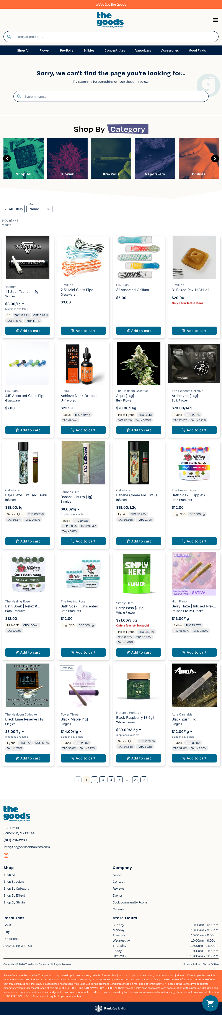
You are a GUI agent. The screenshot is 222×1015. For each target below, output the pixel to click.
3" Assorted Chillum (132, 290)
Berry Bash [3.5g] (130, 608)
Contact (119, 881)
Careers (118, 909)
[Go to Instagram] (6, 855)
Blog (6, 932)
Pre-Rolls (111, 174)
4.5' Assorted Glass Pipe (25, 395)
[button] (215, 20)
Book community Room (130, 902)
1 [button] (86, 780)
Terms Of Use (211, 964)
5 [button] (119, 780)
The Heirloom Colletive (132, 391)
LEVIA (65, 391)
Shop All (23, 174)
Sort (32, 204)
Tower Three (69, 714)
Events (117, 895)
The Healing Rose (184, 490)
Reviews (118, 888)
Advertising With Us (17, 945)
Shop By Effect (14, 895)
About (117, 874)
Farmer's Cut (70, 492)
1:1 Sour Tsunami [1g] (22, 291)
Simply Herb (125, 603)
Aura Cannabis (182, 714)
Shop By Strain (14, 902)
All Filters (16, 209)
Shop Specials (13, 881)
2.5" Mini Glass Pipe (77, 290)
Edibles (199, 174)
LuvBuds (67, 285)
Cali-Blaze (12, 490)
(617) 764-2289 (15, 840)
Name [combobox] (34, 209)
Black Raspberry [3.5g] (135, 717)
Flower (67, 174)
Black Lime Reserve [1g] (24, 719)
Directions (10, 939)
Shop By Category (16, 888)
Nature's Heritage (128, 712)
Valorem (10, 286)
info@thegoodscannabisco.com (26, 847)
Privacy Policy (191, 964)
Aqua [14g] (125, 395)
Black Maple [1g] (74, 719)
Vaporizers (155, 174)
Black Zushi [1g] (185, 719)
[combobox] (114, 36)
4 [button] (111, 780)
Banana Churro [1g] (76, 497)
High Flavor (180, 601)
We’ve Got (111, 4)
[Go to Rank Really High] (111, 1008)
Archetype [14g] (185, 395)
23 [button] (136, 780)
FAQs (7, 925)
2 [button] (94, 780)
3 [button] (103, 780)
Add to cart (30, 331)
